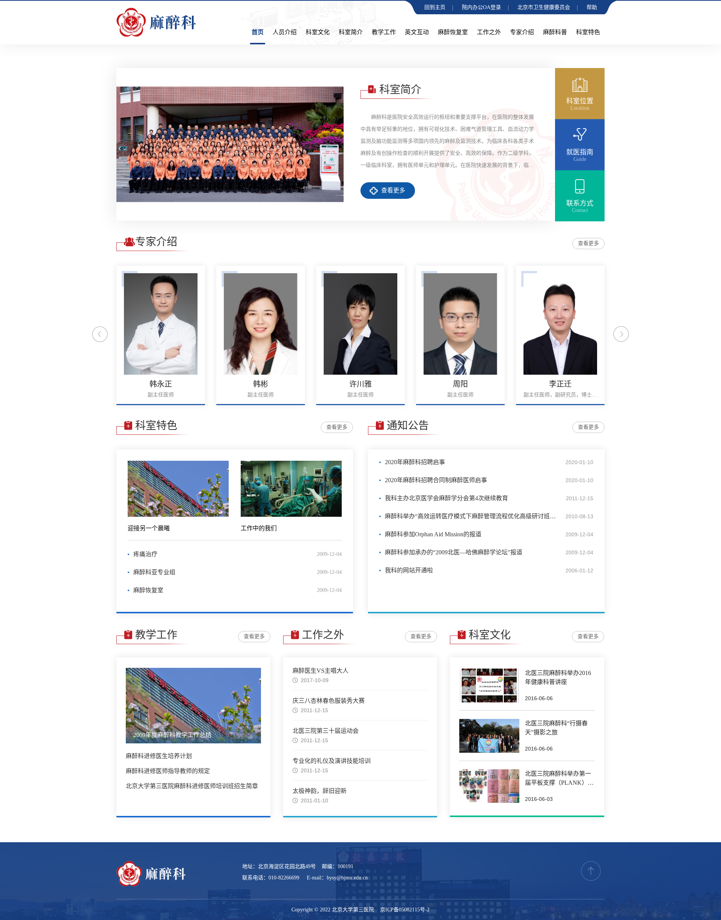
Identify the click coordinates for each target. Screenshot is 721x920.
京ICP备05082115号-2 (405, 909)
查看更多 (393, 190)
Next (621, 334)
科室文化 (318, 32)
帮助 (592, 7)
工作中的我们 (259, 528)
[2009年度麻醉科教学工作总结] (193, 705)
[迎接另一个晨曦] (178, 489)
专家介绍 (522, 32)
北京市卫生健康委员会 (543, 7)
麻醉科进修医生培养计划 (159, 756)
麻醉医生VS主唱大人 (320, 670)
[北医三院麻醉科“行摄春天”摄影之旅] (489, 736)
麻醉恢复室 (453, 32)
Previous (100, 334)
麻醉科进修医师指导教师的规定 (168, 771)
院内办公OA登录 (481, 7)
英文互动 (417, 32)
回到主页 (434, 7)
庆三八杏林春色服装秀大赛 (329, 701)
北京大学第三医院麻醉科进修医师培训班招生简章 (192, 786)
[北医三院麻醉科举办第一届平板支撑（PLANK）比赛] (489, 786)
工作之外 (489, 32)
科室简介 (351, 32)
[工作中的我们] (291, 489)
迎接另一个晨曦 (149, 528)
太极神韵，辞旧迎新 (320, 791)
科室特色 (588, 32)
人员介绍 (285, 32)
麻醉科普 (555, 32)
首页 (258, 32)
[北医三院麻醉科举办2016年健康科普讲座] (489, 685)
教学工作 (384, 32)
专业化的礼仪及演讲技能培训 (332, 761)
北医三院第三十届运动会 (326, 731)
